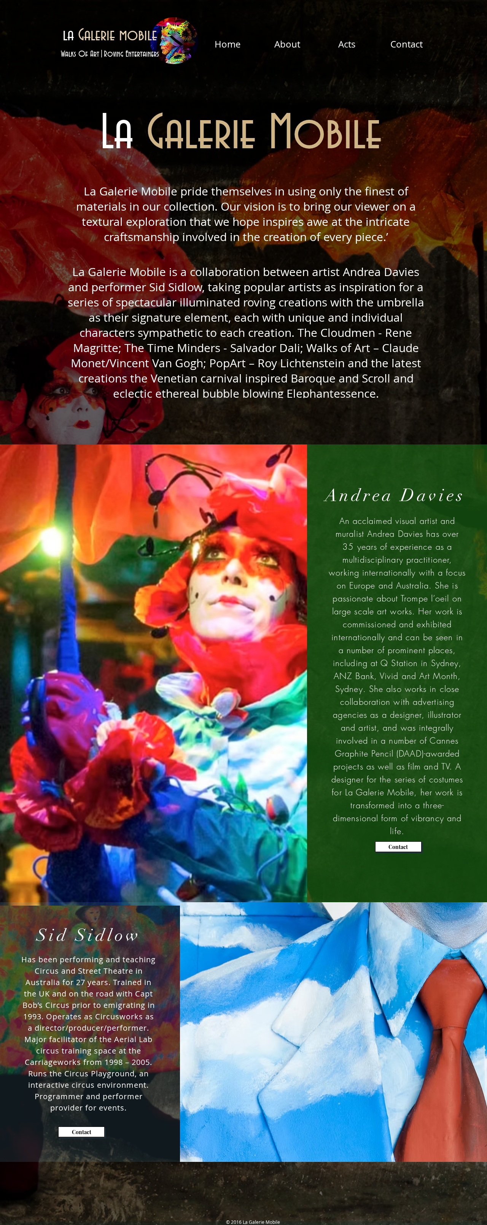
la (110, 35)
